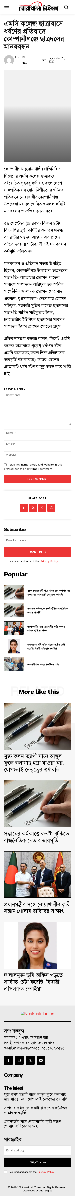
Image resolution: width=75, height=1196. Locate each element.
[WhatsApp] (51, 508)
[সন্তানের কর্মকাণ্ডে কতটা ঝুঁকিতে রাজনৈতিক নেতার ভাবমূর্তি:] (14, 610)
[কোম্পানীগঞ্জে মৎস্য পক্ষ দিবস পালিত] (14, 664)
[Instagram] (19, 1060)
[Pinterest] (42, 508)
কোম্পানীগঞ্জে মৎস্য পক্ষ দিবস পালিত (43, 664)
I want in (35, 551)
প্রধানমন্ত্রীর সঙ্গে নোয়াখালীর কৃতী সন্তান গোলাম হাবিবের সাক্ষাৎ (46, 628)
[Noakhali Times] (38, 6)
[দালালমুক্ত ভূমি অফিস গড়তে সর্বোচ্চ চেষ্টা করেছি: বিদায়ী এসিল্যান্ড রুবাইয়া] (14, 646)
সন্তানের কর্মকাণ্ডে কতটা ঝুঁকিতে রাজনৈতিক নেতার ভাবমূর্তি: (36, 837)
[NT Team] (9, 60)
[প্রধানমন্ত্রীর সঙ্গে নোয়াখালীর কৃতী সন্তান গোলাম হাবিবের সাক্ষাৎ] (14, 628)
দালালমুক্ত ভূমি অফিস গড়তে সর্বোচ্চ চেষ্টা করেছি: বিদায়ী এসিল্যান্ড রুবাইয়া (46, 646)
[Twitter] (33, 508)
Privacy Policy (49, 561)
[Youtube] (41, 1060)
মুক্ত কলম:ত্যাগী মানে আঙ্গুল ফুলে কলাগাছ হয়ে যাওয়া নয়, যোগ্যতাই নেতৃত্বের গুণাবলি (48, 592)
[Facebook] (24, 508)
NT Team (26, 60)
